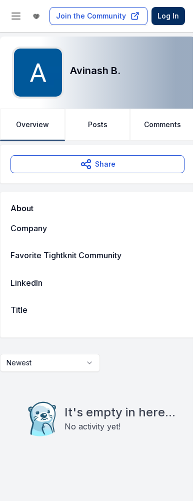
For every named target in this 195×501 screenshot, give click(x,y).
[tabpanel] (97, 311)
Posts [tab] (98, 124)
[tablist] (97, 125)
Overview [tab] (32, 124)
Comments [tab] (162, 124)
